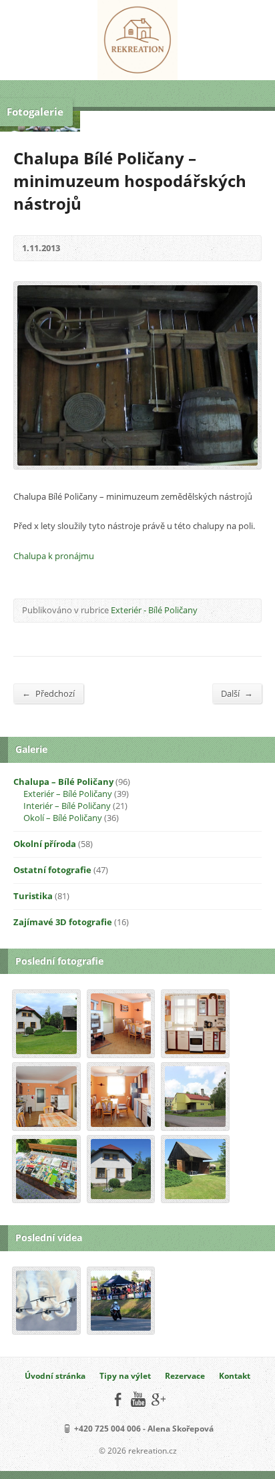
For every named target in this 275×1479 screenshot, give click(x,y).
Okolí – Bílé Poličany (62, 818)
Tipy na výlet (125, 1376)
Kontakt (234, 1376)
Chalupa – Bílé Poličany (63, 782)
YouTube (138, 1399)
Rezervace (185, 1376)
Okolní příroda (44, 844)
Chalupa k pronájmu (53, 556)
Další (237, 693)
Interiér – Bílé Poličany (67, 806)
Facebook (117, 1399)
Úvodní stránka (55, 1376)
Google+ (158, 1399)
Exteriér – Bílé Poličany (67, 794)
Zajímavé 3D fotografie (62, 922)
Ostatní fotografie (52, 870)
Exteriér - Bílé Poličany (154, 610)
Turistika (33, 896)
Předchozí (48, 693)
